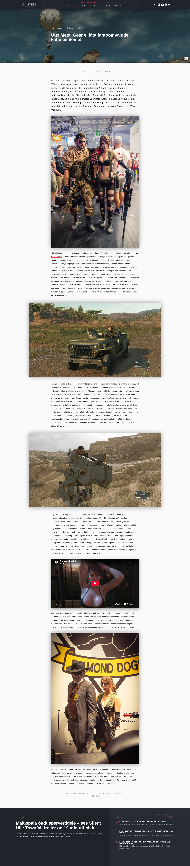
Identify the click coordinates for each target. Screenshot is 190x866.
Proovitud (69, 29)
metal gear (84, 793)
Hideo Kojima (56, 253)
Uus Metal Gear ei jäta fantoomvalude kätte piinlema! (89, 37)
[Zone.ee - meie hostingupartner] (169, 817)
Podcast (119, 6)
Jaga (84, 71)
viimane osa (87, 253)
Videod (108, 6)
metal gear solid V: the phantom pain (108, 793)
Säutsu (95, 71)
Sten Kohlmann (56, 29)
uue (107, 80)
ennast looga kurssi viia (82, 260)
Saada (107, 71)
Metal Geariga (56, 257)
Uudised (70, 6)
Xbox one (95, 796)
